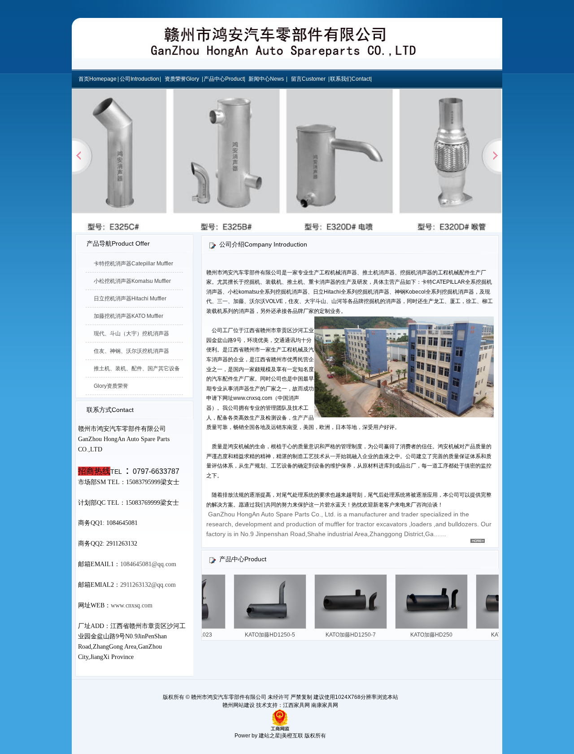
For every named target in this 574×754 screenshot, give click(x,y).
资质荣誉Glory (182, 79)
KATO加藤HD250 (441, 635)
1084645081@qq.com (148, 564)
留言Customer (308, 79)
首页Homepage (97, 79)
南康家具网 (324, 705)
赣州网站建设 (238, 705)
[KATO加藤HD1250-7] (360, 628)
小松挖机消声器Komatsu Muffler (132, 281)
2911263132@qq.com (148, 584)
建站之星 (269, 735)
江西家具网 (296, 705)
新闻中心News (266, 79)
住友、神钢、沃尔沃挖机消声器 (131, 351)
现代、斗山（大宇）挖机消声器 (131, 333)
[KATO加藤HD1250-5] (279, 628)
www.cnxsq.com (131, 605)
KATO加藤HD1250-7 (360, 635)
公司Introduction (139, 79)
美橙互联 (292, 735)
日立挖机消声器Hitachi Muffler (130, 298)
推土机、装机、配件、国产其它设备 (137, 368)
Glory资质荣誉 (111, 386)
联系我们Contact (350, 79)
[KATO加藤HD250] (441, 628)
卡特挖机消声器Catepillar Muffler (133, 263)
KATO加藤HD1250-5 (280, 635)
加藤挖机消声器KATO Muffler (128, 316)
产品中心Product (224, 79)
